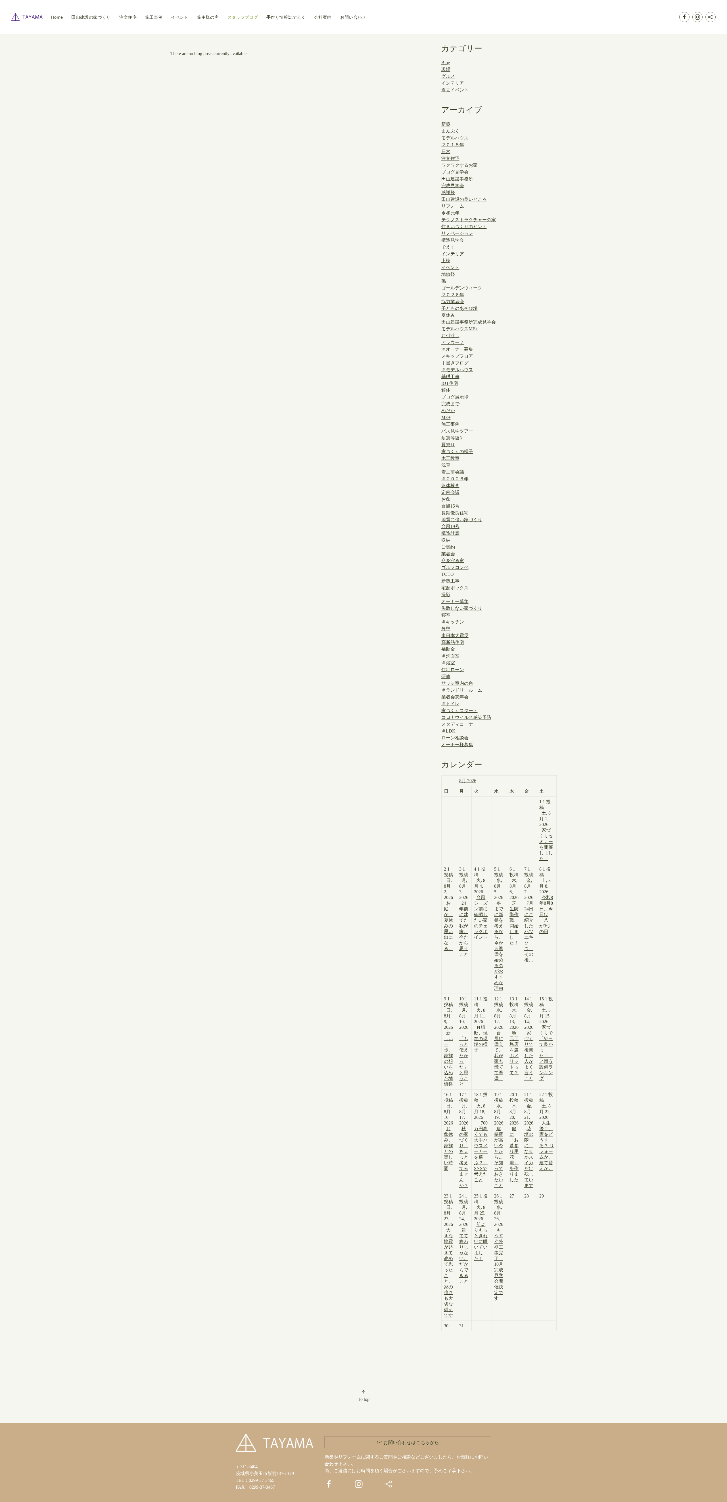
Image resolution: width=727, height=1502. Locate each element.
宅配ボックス (455, 587)
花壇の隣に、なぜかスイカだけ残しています (528, 1157)
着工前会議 (452, 472)
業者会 (448, 553)
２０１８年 (452, 144)
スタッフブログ (242, 17)
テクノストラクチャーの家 (468, 219)
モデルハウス (455, 137)
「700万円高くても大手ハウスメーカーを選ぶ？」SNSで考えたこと (481, 1151)
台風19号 (450, 526)
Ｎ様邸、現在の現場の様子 (481, 1038)
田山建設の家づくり (90, 17)
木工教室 (450, 458)
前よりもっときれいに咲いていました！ (481, 1241)
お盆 (445, 499)
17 (463, 1140)
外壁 (445, 628)
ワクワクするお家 (459, 165)
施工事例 (153, 17)
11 (481, 1024)
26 (498, 1247)
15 (546, 1038)
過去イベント (455, 89)
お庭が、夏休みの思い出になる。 (448, 926)
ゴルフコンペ (455, 567)
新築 (445, 124)
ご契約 (448, 547)
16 (448, 1131)
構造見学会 (452, 240)
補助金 (448, 649)
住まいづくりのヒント (464, 226)
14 (528, 1038)
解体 (445, 390)
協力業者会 (452, 301)
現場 (445, 69)
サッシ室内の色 (457, 683)
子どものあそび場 (459, 308)
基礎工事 (450, 376)
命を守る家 (452, 560)
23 (448, 1256)
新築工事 (450, 581)
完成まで (450, 403)
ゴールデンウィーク (461, 287)
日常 (445, 151)
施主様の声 (208, 17)
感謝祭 (448, 192)
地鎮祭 (448, 274)
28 (526, 1196)
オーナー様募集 (457, 744)
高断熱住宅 (452, 642)
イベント (179, 17)
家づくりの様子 (457, 451)
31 (461, 1325)
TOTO (447, 574)
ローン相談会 (455, 737)
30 (446, 1325)
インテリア (452, 83)
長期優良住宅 (455, 512)
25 (481, 1227)
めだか (448, 410)
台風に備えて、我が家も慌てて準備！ (498, 1055)
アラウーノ (452, 342)
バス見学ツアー (457, 431)
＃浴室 (448, 662)
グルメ (448, 76)
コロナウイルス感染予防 (466, 717)
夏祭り (448, 444)
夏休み (448, 315)
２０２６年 (452, 294)
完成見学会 (452, 185)
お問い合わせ (353, 17)
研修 (445, 676)
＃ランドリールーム (461, 690)
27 (511, 1196)
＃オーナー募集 (457, 349)
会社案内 (322, 17)
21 (528, 1140)
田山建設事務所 (457, 178)
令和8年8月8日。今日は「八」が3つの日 (546, 914)
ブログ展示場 (455, 397)
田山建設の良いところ (464, 199)
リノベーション (457, 233)
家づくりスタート (459, 710)
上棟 (445, 260)
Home (57, 17)
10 (463, 1041)
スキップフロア (457, 356)
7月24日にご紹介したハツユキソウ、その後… (528, 931)
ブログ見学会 (455, 172)
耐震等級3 (451, 437)
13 (514, 1035)
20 (514, 1137)
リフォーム (452, 206)
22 (546, 1131)
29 (541, 1196)
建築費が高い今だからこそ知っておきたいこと (498, 1157)
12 (498, 1038)
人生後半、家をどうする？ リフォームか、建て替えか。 (546, 1146)
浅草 (445, 465)
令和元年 (450, 212)
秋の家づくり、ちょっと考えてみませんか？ (463, 1157)
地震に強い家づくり (461, 519)
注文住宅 (128, 17)
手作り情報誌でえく (286, 17)
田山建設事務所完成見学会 (468, 322)
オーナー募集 (455, 601)
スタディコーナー (459, 724)
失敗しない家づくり (461, 608)
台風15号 (450, 506)
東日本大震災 (455, 635)
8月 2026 (467, 780)
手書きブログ (455, 362)
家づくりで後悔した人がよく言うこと (528, 1055)
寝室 (445, 615)
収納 (445, 540)
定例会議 (450, 492)
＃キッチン (452, 621)
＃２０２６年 (455, 478)
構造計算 (450, 533)
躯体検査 (450, 485)
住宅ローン (452, 669)
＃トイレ (450, 703)
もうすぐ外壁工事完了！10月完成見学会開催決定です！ (498, 1264)
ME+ (446, 417)
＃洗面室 (450, 656)
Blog (445, 62)
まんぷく (450, 131)
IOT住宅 (449, 383)
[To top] (363, 1392)
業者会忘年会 (455, 696)
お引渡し (450, 335)
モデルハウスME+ (459, 328)
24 (463, 1239)
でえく (448, 247)
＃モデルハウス (457, 369)
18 (481, 1137)
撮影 (445, 594)
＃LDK (448, 731)
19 (498, 1140)
